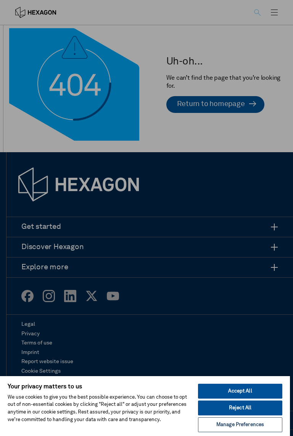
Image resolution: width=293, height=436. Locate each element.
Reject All (240, 407)
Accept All (240, 391)
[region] (145, 405)
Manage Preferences (240, 424)
